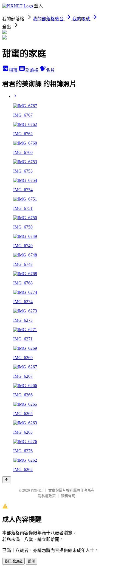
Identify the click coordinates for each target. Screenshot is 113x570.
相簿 (14, 70)
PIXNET (37, 490)
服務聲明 (68, 496)
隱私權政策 (47, 496)
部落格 (32, 70)
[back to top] (6, 479)
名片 (50, 70)
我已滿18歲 (13, 561)
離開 (31, 561)
